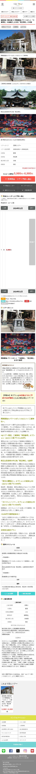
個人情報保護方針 (24, 729)
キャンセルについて (6, 732)
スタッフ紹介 (23, 722)
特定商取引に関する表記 (7, 729)
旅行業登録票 (23, 732)
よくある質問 (5, 740)
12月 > (32, 208)
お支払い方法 (23, 736)
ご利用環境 (22, 725)
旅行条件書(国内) (6, 736)
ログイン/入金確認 (18, 8)
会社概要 (4, 722)
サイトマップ (23, 740)
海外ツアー (25, 11)
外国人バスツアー (15, 11)
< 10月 (4, 208)
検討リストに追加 (30, 16)
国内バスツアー (5, 11)
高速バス (32, 11)
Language (2, 5)
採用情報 (4, 725)
